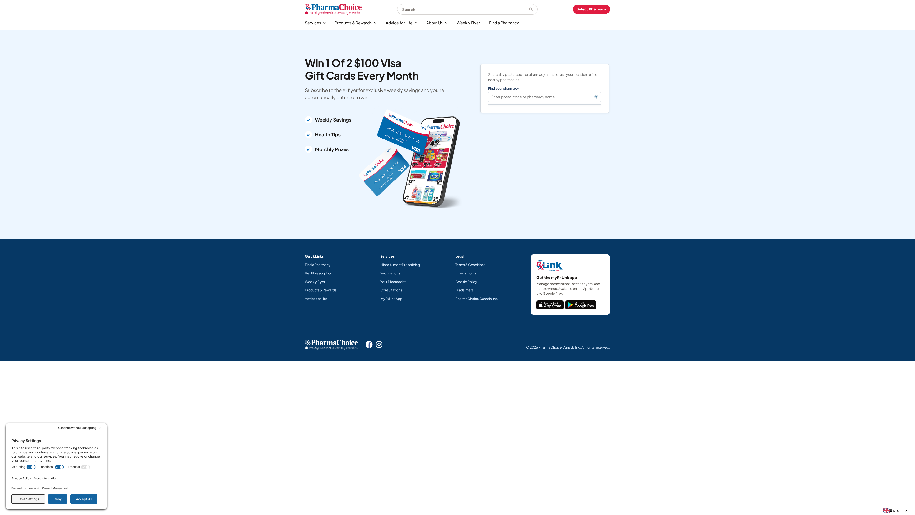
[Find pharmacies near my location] (596, 97)
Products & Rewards (353, 22)
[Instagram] (379, 344)
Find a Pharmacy (504, 22)
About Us (434, 22)
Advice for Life (399, 22)
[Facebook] (369, 344)
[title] (550, 304)
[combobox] (460, 9)
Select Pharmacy (591, 9)
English (895, 510)
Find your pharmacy (503, 88)
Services (313, 22)
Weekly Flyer (468, 22)
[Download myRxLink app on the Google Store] (580, 304)
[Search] (531, 9)
